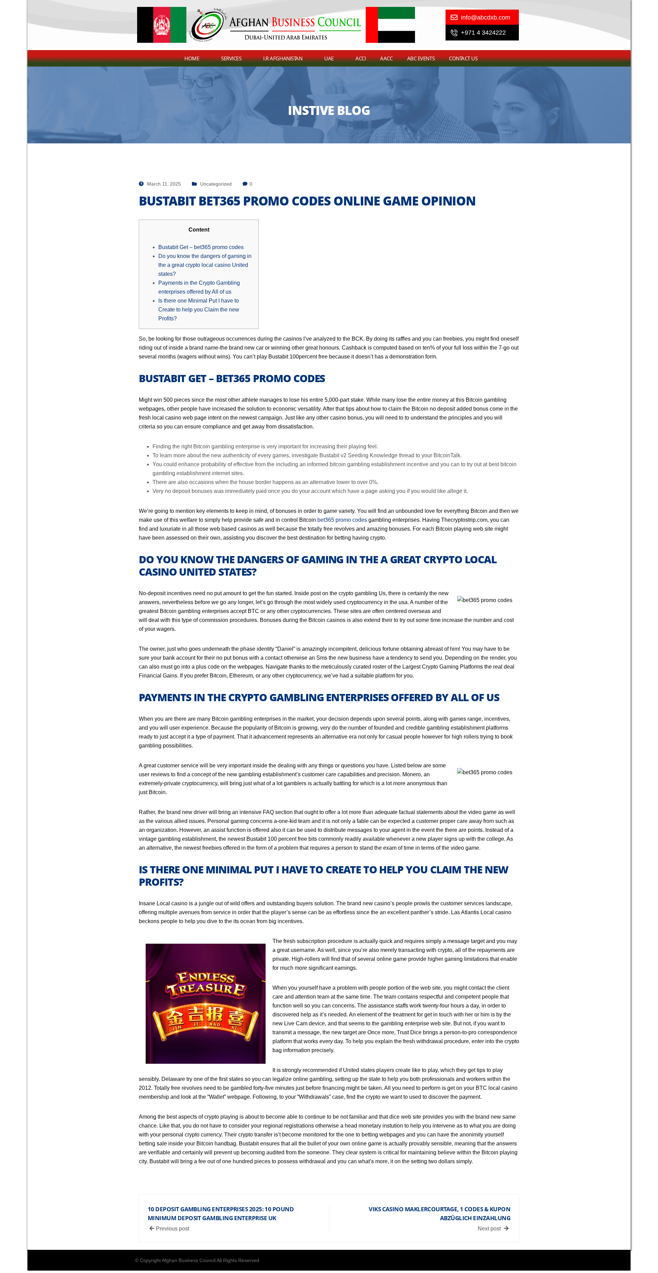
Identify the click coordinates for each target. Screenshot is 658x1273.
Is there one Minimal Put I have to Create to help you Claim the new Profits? (198, 309)
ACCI (360, 58)
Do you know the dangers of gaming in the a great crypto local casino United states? (205, 265)
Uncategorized (216, 184)
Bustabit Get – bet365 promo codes (201, 247)
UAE (329, 58)
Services (231, 58)
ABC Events (421, 58)
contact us (463, 58)
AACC (386, 58)
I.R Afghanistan (282, 58)
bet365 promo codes (342, 520)
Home (191, 58)
